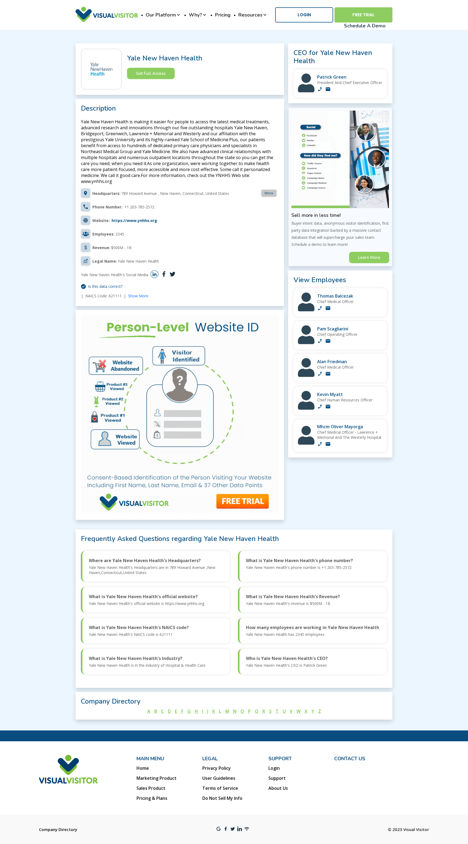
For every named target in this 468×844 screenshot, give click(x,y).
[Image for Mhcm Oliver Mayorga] (306, 443)
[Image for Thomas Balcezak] (306, 310)
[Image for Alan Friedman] (306, 375)
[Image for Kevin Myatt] (306, 408)
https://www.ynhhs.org (134, 220)
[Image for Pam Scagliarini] (306, 342)
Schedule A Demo (365, 25)
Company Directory (58, 829)
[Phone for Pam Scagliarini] (320, 341)
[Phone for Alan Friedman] (320, 374)
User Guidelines (218, 778)
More (269, 193)
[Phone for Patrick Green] (320, 89)
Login (304, 15)
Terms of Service (220, 788)
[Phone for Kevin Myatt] (320, 407)
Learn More (369, 257)
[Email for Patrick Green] (328, 89)
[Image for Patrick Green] (306, 91)
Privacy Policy (216, 768)
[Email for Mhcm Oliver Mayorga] (328, 444)
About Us (278, 788)
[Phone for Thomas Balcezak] (320, 308)
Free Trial (363, 15)
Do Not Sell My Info (222, 798)
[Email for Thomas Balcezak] (328, 308)
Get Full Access (151, 73)
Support (277, 778)
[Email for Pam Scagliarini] (328, 341)
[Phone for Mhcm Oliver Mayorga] (320, 444)
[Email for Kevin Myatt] (328, 407)
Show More (138, 295)
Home (142, 768)
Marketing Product (156, 778)
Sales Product (150, 788)
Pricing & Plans (151, 798)
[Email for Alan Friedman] (328, 374)
